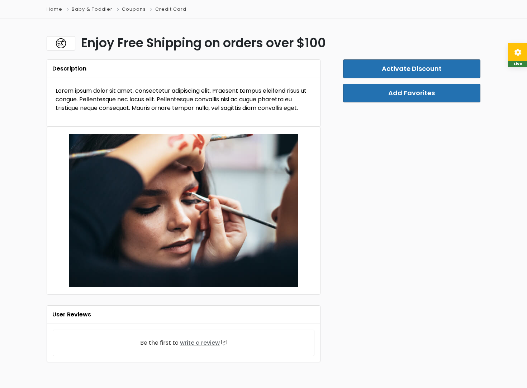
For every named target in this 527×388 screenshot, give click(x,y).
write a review (200, 343)
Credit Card (170, 9)
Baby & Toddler (92, 9)
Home (54, 9)
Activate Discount (412, 68)
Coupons (134, 9)
